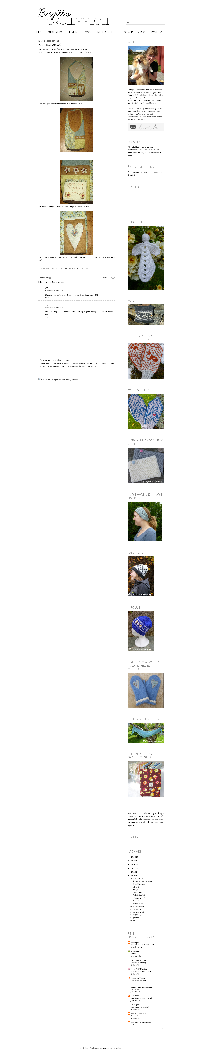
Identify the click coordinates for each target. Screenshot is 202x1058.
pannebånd (150, 818)
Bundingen (135, 942)
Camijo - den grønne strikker (142, 987)
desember (136, 878)
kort (154, 816)
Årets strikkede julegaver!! (143, 881)
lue (158, 816)
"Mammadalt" (138, 892)
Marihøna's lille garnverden (141, 1022)
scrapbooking (133, 822)
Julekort (136, 887)
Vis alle (161, 1029)
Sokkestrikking (136, 1016)
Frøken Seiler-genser (138, 980)
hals (139, 816)
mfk (162, 816)
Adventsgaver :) (139, 898)
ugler (130, 825)
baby (130, 813)
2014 (133, 860)
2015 (133, 857)
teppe (162, 822)
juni (134, 920)
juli (134, 917)
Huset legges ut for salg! (140, 1007)
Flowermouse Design (139, 960)
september (137, 912)
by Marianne (135, 951)
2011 (133, 872)
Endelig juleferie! (139, 895)
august (135, 914)
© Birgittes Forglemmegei (90, 1047)
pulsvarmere (159, 819)
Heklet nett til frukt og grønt (141, 998)
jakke (151, 816)
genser (134, 816)
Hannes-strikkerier (138, 978)
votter (135, 825)
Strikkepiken (136, 1004)
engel (130, 816)
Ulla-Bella (135, 995)
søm (49, 268)
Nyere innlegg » (109, 277)
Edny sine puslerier (138, 1013)
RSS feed (77, 268)
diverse (147, 813)
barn (134, 813)
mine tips (142, 819)
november (137, 906)
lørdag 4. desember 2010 (48, 41)
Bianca (140, 813)
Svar (47, 297)
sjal (140, 822)
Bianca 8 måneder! (140, 900)
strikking (148, 822)
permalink (68, 268)
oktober (136, 909)
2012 (133, 868)
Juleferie (134, 953)
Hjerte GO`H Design (139, 969)
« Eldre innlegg (44, 277)
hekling (145, 816)
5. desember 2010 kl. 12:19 (54, 290)
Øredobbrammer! (139, 884)
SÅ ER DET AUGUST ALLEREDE (144, 944)
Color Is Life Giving (138, 962)
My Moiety (116, 1047)
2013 (133, 864)
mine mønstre (133, 818)
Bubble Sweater (136, 989)
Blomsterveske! (139, 903)
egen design (158, 813)
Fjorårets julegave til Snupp (141, 971)
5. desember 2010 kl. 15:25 (54, 307)
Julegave (136, 889)
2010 (133, 875)
